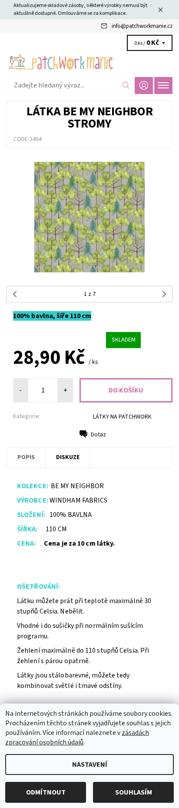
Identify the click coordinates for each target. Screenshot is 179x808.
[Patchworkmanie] (89, 61)
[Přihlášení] (144, 85)
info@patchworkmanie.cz (142, 26)
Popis (26, 457)
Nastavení (89, 764)
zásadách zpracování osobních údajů (77, 737)
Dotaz (98, 434)
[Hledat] (126, 85)
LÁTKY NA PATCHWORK (122, 416)
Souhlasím (133, 792)
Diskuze (68, 457)
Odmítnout (46, 792)
